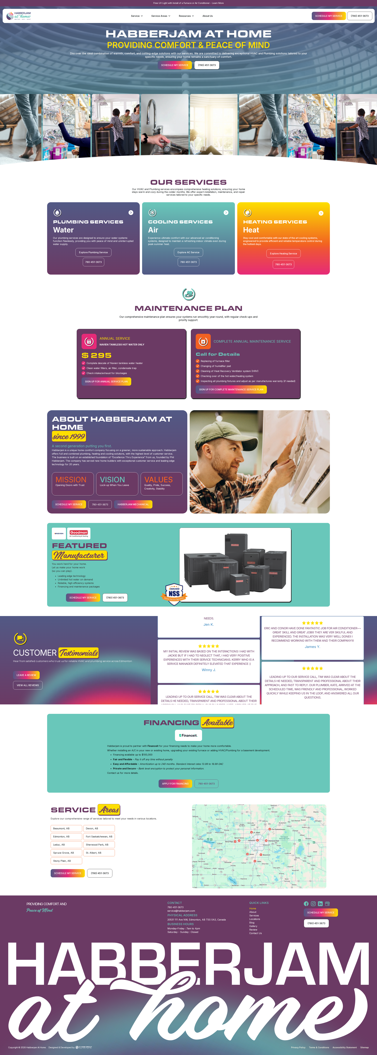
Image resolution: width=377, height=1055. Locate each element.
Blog (251, 922)
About (252, 911)
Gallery (253, 926)
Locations (254, 919)
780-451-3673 (175, 907)
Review (253, 929)
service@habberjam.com (181, 910)
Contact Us (255, 933)
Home (252, 908)
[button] (137, 16)
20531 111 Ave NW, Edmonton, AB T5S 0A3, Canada (196, 919)
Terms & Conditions (319, 1047)
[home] (18, 15)
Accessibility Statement (345, 1047)
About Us (207, 15)
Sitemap (364, 1047)
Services (254, 915)
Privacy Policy (298, 1047)
